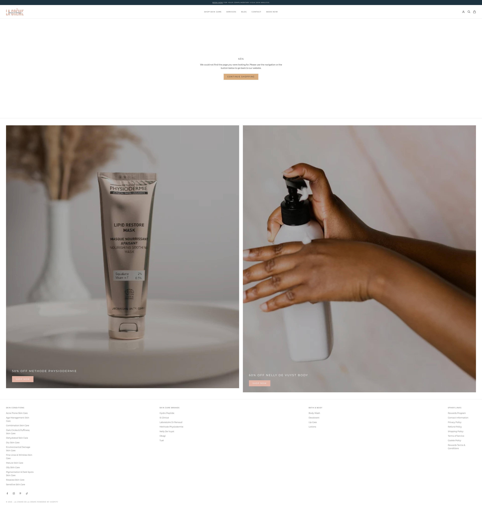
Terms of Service (456, 436)
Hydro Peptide (167, 413)
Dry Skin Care (12, 442)
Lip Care (313, 422)
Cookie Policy (454, 440)
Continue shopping (241, 76)
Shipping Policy (455, 431)
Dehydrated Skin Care (17, 438)
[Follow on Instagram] (14, 493)
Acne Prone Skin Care (17, 413)
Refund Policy (455, 427)
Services (231, 12)
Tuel (162, 440)
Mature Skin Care (14, 463)
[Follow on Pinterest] (20, 493)
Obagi (163, 436)
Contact (256, 12)
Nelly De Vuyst (167, 431)
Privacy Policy (454, 422)
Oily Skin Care (13, 467)
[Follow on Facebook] (7, 493)
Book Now (272, 12)
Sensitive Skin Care (15, 484)
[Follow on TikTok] (27, 493)
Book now (218, 2)
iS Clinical (164, 418)
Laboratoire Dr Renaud (171, 422)
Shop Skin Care (212, 12)
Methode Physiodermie (171, 427)
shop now (23, 379)
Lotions (312, 427)
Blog (244, 12)
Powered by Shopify (47, 502)
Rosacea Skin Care (15, 480)
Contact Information (458, 418)
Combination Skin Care (17, 425)
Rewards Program (457, 413)
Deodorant (314, 418)
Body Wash (314, 413)
